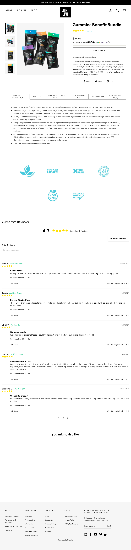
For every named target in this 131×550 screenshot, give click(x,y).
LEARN (21, 10)
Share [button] (15, 283)
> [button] (72, 417)
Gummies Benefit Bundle (20, 277)
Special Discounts (31, 535)
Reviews (48, 532)
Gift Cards (9, 530)
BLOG (34, 10)
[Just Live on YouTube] (95, 534)
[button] (99, 42)
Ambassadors (30, 520)
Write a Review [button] (119, 238)
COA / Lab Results (71, 524)
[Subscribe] (109, 526)
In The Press (29, 528)
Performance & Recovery (10, 521)
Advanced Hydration (12, 516)
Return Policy (49, 528)
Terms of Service (70, 516)
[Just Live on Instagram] (85, 534)
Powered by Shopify (65, 540)
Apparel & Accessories (13, 526)
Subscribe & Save (31, 532)
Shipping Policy (50, 524)
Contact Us (49, 520)
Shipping (76, 57)
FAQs (47, 516)
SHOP (9, 10)
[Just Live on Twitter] (100, 534)
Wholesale (29, 524)
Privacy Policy (69, 520)
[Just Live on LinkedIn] (105, 534)
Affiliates (28, 516)
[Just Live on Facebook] (90, 534)
